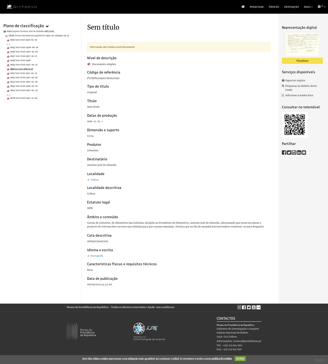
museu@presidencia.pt (247, 341)
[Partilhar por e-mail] (304, 152)
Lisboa (95, 179)
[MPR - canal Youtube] (254, 306)
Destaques (291, 6)
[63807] (302, 44)
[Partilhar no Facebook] (284, 152)
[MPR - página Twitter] (249, 306)
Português (97, 255)
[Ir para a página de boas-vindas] (243, 6)
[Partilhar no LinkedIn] (299, 152)
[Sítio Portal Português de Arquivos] (149, 331)
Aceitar (240, 358)
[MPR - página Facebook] (244, 306)
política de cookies (222, 358)
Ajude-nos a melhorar (161, 307)
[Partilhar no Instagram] (294, 152)
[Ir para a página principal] (20, 6)
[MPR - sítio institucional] (240, 307)
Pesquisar (257, 6)
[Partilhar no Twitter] (289, 152)
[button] (308, 6)
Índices (274, 6)
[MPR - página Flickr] (258, 306)
